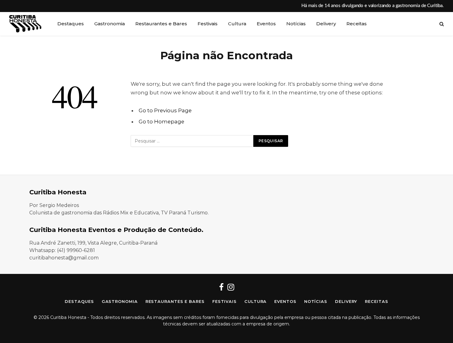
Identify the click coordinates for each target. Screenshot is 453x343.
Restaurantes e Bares (161, 24)
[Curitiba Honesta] (25, 23)
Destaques (70, 24)
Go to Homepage (161, 121)
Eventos (266, 24)
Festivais (208, 24)
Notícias (296, 24)
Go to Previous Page (165, 110)
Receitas (356, 24)
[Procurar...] (441, 24)
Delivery (326, 24)
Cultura (237, 24)
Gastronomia (109, 24)
